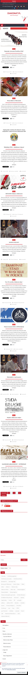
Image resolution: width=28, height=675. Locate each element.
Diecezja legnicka (13, 592)
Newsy (14, 48)
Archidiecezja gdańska (11, 576)
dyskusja (22, 597)
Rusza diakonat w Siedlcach (8, 3)
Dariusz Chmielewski (18, 72)
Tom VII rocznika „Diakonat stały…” (14, 282)
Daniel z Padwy (16, 584)
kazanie (2, 605)
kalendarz (17, 602)
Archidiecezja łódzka (18, 578)
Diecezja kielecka (4, 592)
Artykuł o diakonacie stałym (14, 417)
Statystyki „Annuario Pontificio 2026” (14, 51)
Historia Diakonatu (7, 646)
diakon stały (13, 589)
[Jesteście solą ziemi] (14, 229)
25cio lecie (3, 576)
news (9, 608)
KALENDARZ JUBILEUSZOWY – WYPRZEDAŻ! (14, 464)
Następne (4, 495)
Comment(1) (23, 394)
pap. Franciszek (4, 611)
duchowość (16, 597)
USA (2, 613)
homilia (10, 600)
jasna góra (19, 600)
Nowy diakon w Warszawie (14, 100)
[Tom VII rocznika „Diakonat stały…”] (14, 270)
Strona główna (5, 625)
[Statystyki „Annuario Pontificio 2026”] (14, 39)
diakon (2, 586)
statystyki (17, 611)
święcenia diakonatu (5, 616)
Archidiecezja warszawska (6, 578)
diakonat (8, 586)
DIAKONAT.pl (14, 13)
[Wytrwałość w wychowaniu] (14, 364)
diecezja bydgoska (21, 589)
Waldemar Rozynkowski (19, 302)
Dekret (23, 584)
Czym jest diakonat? (7, 636)
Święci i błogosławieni (7, 655)
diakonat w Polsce (4, 589)
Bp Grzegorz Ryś (12, 581)
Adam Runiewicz (14, 259)
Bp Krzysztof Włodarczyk (6, 584)
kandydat (22, 602)
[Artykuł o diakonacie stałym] (14, 405)
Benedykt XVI (4, 581)
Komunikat (19, 605)
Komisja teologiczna (10, 605)
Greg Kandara (4, 600)
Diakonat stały (14, 586)
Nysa (13, 608)
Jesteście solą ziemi (14, 242)
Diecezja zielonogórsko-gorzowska (8, 595)
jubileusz (3, 602)
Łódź (19, 613)
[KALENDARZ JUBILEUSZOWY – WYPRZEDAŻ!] (14, 452)
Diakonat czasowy (7, 643)
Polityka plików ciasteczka (11, 669)
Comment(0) (13, 73)
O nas (4, 628)
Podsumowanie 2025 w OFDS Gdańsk (14, 327)
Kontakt (4, 658)
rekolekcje (11, 611)
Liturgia (4, 652)
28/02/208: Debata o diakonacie (14, 193)
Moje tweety (3, 555)
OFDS (17, 608)
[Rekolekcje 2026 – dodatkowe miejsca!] (14, 135)
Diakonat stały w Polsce (8, 640)
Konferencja (3, 608)
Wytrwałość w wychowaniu (14, 377)
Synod (22, 611)
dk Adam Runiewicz (21, 595)
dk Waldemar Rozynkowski (6, 597)
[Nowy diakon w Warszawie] (14, 86)
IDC (14, 600)
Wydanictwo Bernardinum (10, 613)
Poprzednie (4, 493)
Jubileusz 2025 (10, 602)
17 (19, 493)
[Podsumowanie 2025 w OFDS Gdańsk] (14, 315)
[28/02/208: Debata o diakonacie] (14, 182)
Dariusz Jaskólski (14, 171)
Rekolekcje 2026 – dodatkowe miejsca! (14, 147)
